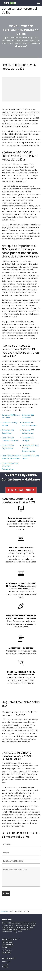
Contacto (5, 967)
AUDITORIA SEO (7, 942)
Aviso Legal (6, 962)
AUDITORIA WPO (7, 950)
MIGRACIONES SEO (8, 945)
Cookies (5, 964)
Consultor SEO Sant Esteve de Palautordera (10, 466)
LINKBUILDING (6, 953)
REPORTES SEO (6, 947)
